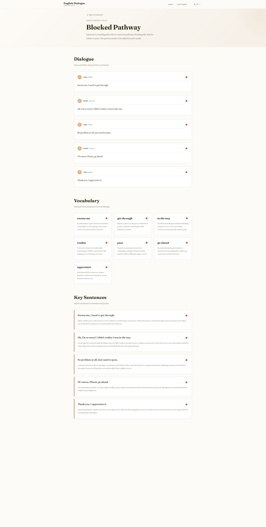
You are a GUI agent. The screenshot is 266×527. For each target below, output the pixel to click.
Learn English (182, 4)
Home (171, 4)
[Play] (186, 77)
